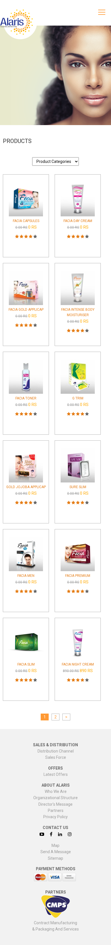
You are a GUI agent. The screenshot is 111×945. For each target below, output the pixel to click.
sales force (55, 757)
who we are (56, 791)
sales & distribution (55, 745)
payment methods (55, 869)
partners (55, 810)
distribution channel (56, 751)
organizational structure (55, 797)
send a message (55, 851)
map (55, 845)
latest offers (56, 774)
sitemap (55, 858)
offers (55, 768)
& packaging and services (55, 929)
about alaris (56, 785)
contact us (55, 827)
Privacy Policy (55, 817)
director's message (55, 804)
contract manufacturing (55, 923)
